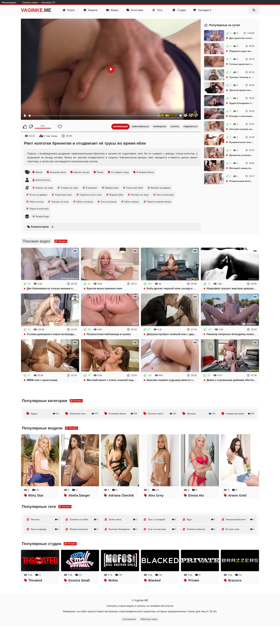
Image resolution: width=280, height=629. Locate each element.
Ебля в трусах (131, 201)
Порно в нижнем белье (159, 201)
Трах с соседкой (162, 519)
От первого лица (120, 172)
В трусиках (91, 187)
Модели (92, 10)
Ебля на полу (36, 201)
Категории (136, 10)
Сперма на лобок (84, 519)
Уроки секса (123, 519)
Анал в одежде (45, 529)
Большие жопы (58, 172)
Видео (114, 10)
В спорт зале (240, 529)
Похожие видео (36, 241)
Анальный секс (84, 413)
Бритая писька (81, 172)
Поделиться (190, 126)
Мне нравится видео (25, 126)
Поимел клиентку (201, 529)
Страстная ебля (134, 187)
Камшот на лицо (44, 187)
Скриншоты (159, 126)
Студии (181, 10)
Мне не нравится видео (30, 126)
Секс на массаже (162, 529)
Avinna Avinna (43, 180)
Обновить (62, 241)
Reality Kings (42, 216)
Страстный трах (63, 194)
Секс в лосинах (108, 201)
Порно (70, 10)
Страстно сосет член (91, 194)
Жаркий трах (111, 187)
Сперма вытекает (240, 413)
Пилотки (45, 519)
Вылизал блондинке (123, 529)
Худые (45, 413)
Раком (100, 172)
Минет (39, 172)
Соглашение (129, 619)
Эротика (201, 413)
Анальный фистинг (240, 519)
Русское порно (162, 413)
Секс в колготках (165, 194)
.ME (36, 10)
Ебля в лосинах (84, 201)
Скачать (174, 126)
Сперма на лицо (69, 187)
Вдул (201, 519)
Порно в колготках (39, 208)
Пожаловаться (140, 126)
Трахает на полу (60, 201)
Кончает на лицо (140, 194)
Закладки (204, 10)
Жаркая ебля (116, 194)
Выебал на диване (161, 187)
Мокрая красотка (84, 529)
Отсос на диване (38, 194)
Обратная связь (148, 619)
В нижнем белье (145, 172)
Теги (159, 10)
